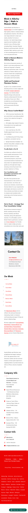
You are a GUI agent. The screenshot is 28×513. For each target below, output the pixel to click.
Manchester (9, 437)
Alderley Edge (7, 29)
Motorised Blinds (8, 331)
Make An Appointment (14, 13)
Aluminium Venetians (17, 328)
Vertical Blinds (20, 322)
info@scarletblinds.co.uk (15, 259)
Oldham (20, 459)
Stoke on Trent (7, 461)
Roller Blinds (7, 324)
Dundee (18, 461)
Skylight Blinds (8, 328)
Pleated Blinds (17, 326)
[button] (18, 510)
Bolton (15, 459)
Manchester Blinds (11, 311)
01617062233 (11, 222)
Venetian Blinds (15, 324)
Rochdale (13, 461)
